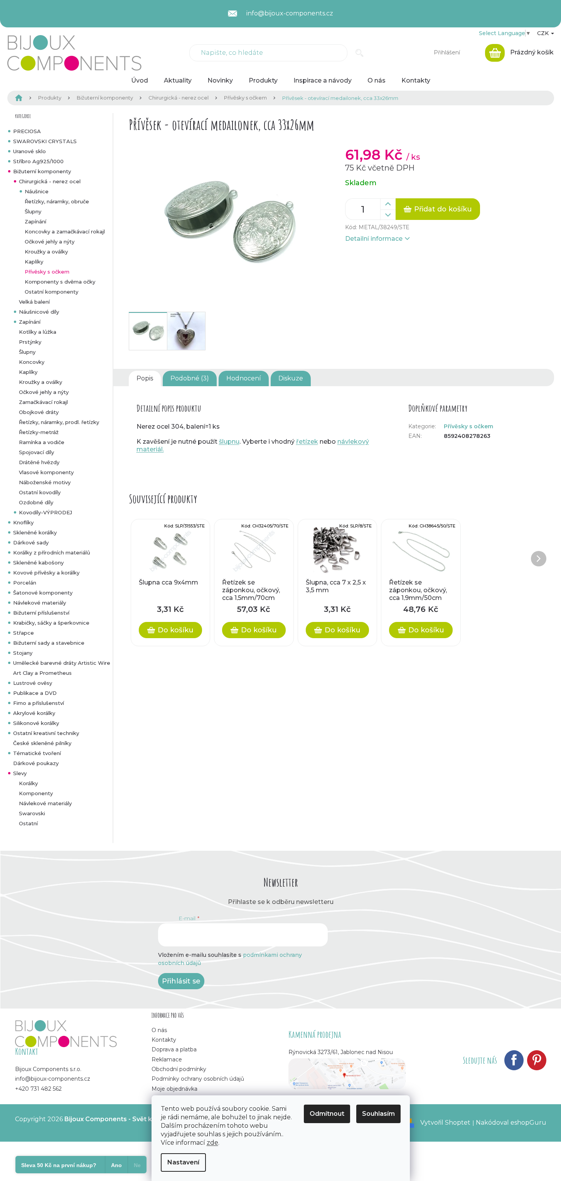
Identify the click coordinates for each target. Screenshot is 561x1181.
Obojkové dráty (39, 412)
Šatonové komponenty (42, 593)
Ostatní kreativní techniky (46, 733)
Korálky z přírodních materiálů (51, 552)
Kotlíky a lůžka (37, 332)
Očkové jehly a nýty (49, 241)
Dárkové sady (31, 542)
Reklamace (167, 1059)
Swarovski (32, 813)
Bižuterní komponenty (42, 171)
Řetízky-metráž (39, 432)
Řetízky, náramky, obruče (57, 201)
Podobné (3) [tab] (189, 378)
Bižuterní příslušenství (41, 613)
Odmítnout (327, 1113)
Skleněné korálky (35, 532)
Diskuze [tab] (290, 378)
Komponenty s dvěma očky (60, 282)
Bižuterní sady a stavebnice (48, 643)
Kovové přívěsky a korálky (46, 572)
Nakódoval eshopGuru (511, 1122)
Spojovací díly (36, 452)
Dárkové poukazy (36, 763)
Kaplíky (34, 262)
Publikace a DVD (35, 693)
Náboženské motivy (45, 482)
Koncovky (31, 362)
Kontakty (164, 1039)
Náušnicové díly (39, 312)
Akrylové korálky (34, 713)
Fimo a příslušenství (38, 703)
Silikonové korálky (36, 723)
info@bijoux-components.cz (52, 1078)
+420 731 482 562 (38, 1088)
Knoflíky (23, 522)
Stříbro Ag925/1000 (38, 161)
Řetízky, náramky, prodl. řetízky (59, 422)
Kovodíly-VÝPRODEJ (45, 512)
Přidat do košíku (443, 209)
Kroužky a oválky (46, 251)
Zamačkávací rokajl (43, 402)
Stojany (22, 653)
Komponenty (36, 793)
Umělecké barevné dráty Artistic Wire (61, 663)
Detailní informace (374, 238)
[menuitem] (139, 81)
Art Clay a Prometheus (42, 673)
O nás (159, 1030)
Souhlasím (378, 1113)
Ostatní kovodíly (40, 492)
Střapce (23, 633)
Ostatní (28, 823)
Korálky (28, 783)
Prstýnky (30, 342)
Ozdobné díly (36, 502)
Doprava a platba (174, 1049)
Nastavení (183, 1162)
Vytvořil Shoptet (445, 1122)
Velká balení (34, 302)
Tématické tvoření (37, 753)
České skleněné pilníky (42, 743)
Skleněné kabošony (38, 562)
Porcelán (24, 583)
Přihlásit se (181, 981)
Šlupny (33, 211)
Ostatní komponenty (51, 292)
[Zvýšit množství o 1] (388, 204)
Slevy (20, 773)
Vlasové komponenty (46, 472)
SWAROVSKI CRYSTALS (45, 141)
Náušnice (37, 191)
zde (212, 1142)
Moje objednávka (174, 1088)
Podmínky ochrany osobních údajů (198, 1078)
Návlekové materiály (39, 603)
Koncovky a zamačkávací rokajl (65, 231)
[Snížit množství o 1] (388, 215)
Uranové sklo (29, 151)
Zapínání (35, 221)
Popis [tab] (144, 378)
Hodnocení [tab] (243, 378)
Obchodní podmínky (179, 1069)
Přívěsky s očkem (47, 272)
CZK (543, 33)
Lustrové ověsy (32, 683)
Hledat (359, 52)
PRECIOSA (27, 131)
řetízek (307, 441)
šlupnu (229, 441)
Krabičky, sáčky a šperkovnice (51, 623)
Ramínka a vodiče (41, 442)
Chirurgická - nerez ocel (50, 181)
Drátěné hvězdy (39, 462)
